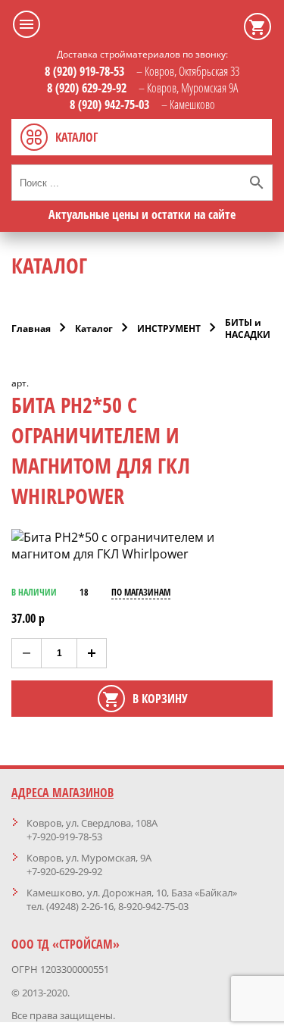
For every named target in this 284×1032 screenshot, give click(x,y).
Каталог (94, 328)
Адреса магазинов (62, 792)
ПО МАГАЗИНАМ (140, 592)
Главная (31, 328)
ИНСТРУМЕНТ (169, 328)
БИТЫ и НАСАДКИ (247, 328)
